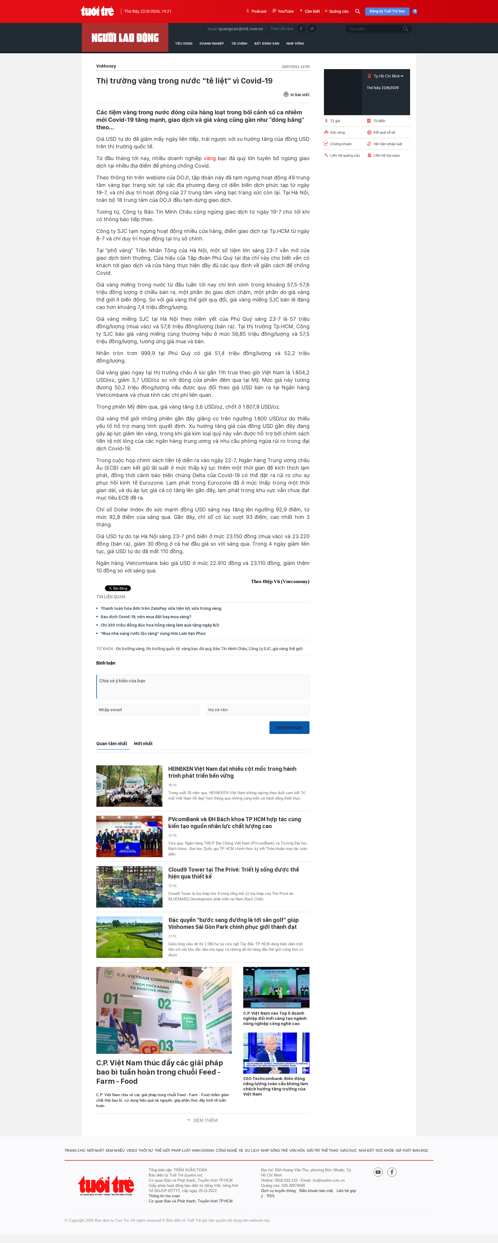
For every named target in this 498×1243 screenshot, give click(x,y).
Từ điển (379, 121)
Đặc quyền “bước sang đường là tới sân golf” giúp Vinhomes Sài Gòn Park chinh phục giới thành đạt (233, 923)
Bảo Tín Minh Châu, (231, 648)
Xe (241, 1151)
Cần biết (312, 11)
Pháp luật (181, 1151)
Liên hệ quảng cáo (345, 155)
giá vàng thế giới (288, 648)
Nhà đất (366, 1151)
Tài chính (239, 43)
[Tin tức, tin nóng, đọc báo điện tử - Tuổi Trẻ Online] (97, 11)
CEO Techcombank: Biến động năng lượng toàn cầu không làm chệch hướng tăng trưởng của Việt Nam (275, 1086)
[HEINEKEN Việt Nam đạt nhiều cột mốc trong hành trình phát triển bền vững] (129, 786)
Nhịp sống (295, 43)
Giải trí (313, 1151)
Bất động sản (266, 43)
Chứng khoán (341, 144)
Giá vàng (337, 132)
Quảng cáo (339, 11)
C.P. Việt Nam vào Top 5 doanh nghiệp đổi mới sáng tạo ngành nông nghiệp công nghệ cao (275, 1018)
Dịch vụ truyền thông (278, 1191)
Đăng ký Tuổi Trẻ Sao (387, 11)
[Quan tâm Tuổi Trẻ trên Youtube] (378, 1173)
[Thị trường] (125, 37)
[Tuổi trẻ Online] (106, 1185)
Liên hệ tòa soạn (386, 155)
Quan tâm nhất (111, 743)
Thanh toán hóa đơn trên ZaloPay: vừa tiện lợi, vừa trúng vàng (161, 608)
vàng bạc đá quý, (197, 648)
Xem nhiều (115, 1151)
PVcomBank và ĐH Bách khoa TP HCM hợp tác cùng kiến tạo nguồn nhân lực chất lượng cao (234, 823)
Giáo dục (348, 1151)
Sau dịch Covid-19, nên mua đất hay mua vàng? (146, 616)
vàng (210, 158)
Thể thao (329, 1151)
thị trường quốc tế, (164, 648)
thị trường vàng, (131, 648)
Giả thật (403, 1151)
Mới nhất (143, 743)
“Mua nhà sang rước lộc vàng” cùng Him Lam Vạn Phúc (153, 633)
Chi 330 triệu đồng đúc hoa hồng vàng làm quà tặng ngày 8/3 (160, 625)
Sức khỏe (385, 1151)
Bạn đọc (421, 1151)
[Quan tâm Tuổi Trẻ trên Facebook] (392, 1173)
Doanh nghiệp (212, 43)
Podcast (259, 11)
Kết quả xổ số (384, 132)
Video (132, 1151)
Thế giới (162, 1151)
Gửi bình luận (289, 727)
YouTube (286, 11)
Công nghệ (226, 1151)
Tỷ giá (335, 121)
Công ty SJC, (261, 648)
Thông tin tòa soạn (164, 1196)
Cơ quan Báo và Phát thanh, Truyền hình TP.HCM (191, 1201)
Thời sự (146, 1151)
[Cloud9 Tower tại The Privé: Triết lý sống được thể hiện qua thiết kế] (129, 887)
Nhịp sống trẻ (274, 1151)
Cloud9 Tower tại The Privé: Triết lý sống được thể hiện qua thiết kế (233, 873)
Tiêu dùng (184, 43)
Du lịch (252, 1151)
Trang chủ (75, 1151)
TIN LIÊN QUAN (110, 596)
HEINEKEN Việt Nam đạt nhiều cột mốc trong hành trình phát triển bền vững (232, 772)
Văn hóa (297, 1151)
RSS (271, 1196)
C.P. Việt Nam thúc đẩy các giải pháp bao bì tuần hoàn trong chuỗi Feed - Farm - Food (159, 1072)
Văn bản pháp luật (387, 144)
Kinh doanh (203, 1151)
